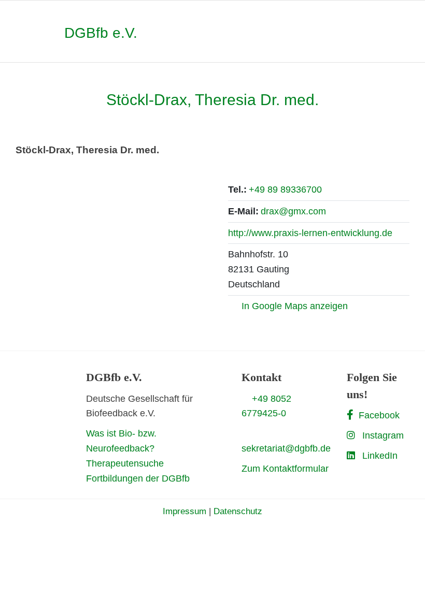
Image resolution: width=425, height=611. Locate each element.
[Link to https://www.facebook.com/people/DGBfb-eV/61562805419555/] (350, 415)
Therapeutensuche (125, 463)
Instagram (383, 435)
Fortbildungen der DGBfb (138, 478)
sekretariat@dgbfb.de (286, 448)
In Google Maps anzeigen (295, 306)
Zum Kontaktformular (285, 468)
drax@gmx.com (293, 211)
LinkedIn (380, 455)
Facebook (379, 415)
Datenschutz (238, 511)
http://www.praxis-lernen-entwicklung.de (310, 233)
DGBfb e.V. (100, 33)
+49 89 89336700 (285, 189)
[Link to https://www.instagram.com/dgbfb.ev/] (351, 435)
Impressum (184, 511)
